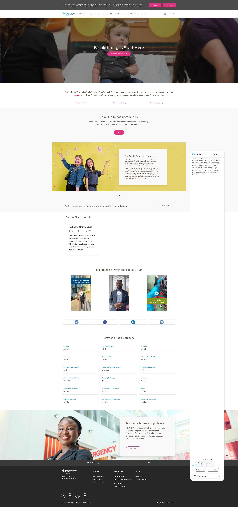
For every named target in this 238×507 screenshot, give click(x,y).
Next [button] (177, 168)
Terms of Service (171, 502)
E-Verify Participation (119, 486)
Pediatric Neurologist (80, 226)
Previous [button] (61, 168)
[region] (207, 315)
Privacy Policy (139, 476)
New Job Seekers (97, 474)
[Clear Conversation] (213, 154)
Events (143, 14)
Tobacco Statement (119, 476)
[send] (219, 476)
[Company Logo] (69, 14)
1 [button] (117, 195)
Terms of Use (138, 474)
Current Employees (97, 479)
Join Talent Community (131, 14)
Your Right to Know (119, 483)
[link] (76, 322)
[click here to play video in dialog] (81, 293)
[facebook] (63, 495)
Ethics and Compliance (141, 479)
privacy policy (196, 172)
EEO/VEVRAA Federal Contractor (122, 474)
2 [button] (119, 195)
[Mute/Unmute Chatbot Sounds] (217, 154)
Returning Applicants (98, 476)
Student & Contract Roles (113, 14)
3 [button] (121, 195)
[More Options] (195, 476)
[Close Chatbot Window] (221, 154)
